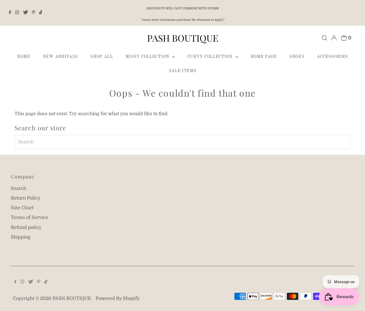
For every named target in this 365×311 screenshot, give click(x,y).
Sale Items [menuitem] (182, 71)
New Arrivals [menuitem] (60, 57)
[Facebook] (10, 13)
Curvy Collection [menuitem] (210, 57)
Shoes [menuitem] (297, 57)
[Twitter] (25, 13)
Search (18, 188)
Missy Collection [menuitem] (148, 57)
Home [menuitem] (23, 57)
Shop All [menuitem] (101, 57)
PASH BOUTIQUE (182, 38)
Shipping (21, 237)
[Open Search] (324, 37)
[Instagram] (17, 13)
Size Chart (22, 207)
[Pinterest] (33, 13)
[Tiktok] (41, 13)
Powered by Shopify (118, 298)
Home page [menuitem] (264, 57)
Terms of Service (29, 217)
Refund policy (26, 227)
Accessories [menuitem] (332, 57)
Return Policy (25, 198)
